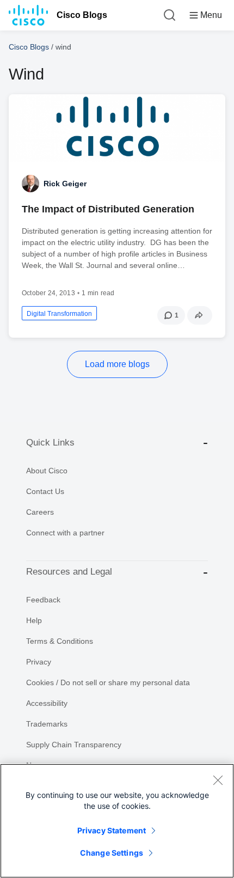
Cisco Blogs (82, 15)
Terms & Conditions (59, 641)
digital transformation (59, 313)
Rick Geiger (65, 183)
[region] (117, 821)
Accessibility (46, 703)
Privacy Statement (111, 830)
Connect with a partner (65, 532)
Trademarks (46, 724)
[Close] (217, 780)
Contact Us (45, 491)
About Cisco (46, 470)
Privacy (38, 661)
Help (34, 620)
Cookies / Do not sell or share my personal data (108, 682)
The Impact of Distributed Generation (108, 209)
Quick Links (50, 442)
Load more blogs (117, 364)
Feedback (43, 599)
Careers (40, 512)
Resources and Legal (69, 571)
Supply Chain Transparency (73, 744)
